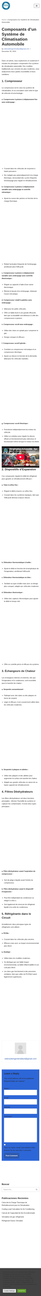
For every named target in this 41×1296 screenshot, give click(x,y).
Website (7, 1107)
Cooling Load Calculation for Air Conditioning (18, 1209)
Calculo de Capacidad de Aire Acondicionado (18, 1213)
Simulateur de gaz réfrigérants (13, 1217)
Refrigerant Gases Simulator (12, 1221)
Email (6, 1098)
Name (7, 1088)
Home (4, 20)
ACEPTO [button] (22, 1291)
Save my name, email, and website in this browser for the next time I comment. (19, 1149)
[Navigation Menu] (36, 6)
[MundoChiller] (6, 6)
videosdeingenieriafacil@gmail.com (16, 49)
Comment (8, 1116)
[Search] (36, 1189)
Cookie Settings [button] (9, 1291)
